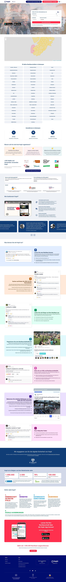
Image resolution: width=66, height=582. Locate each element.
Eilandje (13, 81)
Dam (52, 73)
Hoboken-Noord (13, 90)
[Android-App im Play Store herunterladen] (8, 24)
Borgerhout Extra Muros (13, 70)
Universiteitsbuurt (33, 119)
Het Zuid (33, 87)
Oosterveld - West (52, 107)
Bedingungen (20, 561)
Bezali (52, 67)
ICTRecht (37, 455)
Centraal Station (33, 73)
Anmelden (50, 1)
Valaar (52, 119)
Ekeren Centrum (33, 81)
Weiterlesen (7, 180)
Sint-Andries (14, 113)
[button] (5, 38)
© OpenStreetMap (58, 60)
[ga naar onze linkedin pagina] (35, 571)
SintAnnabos (33, 113)
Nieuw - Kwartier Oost (13, 104)
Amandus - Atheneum (13, 67)
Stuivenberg (14, 116)
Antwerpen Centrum (33, 67)
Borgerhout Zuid (52, 70)
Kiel (13, 93)
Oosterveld (33, 107)
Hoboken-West (33, 90)
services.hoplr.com (9, 167)
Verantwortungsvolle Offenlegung (54, 454)
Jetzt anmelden (33, 550)
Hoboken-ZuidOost (52, 90)
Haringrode (52, 84)
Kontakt (6, 561)
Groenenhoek (33, 84)
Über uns (13, 1)
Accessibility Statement (21, 566)
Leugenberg (33, 96)
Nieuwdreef (14, 107)
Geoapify (54, 60)
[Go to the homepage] (7, 1)
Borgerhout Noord (33, 70)
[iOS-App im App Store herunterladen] (17, 24)
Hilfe (19, 559)
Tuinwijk (13, 119)
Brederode (13, 73)
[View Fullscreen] (5, 42)
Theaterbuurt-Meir (52, 116)
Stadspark (52, 113)
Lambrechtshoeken (14, 96)
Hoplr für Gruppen (7, 563)
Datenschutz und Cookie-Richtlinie (23, 563)
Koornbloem (33, 93)
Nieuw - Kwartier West (33, 104)
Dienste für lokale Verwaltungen (33, 1)
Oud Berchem (14, 110)
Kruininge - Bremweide (52, 93)
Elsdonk (52, 81)
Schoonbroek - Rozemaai (52, 110)
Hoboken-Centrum (52, 87)
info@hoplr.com (55, 563)
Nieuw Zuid (52, 104)
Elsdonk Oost (14, 84)
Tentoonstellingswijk (33, 116)
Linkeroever (52, 96)
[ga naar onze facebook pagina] (30, 571)
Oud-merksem (33, 110)
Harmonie (13, 87)
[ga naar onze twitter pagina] (33, 571)
